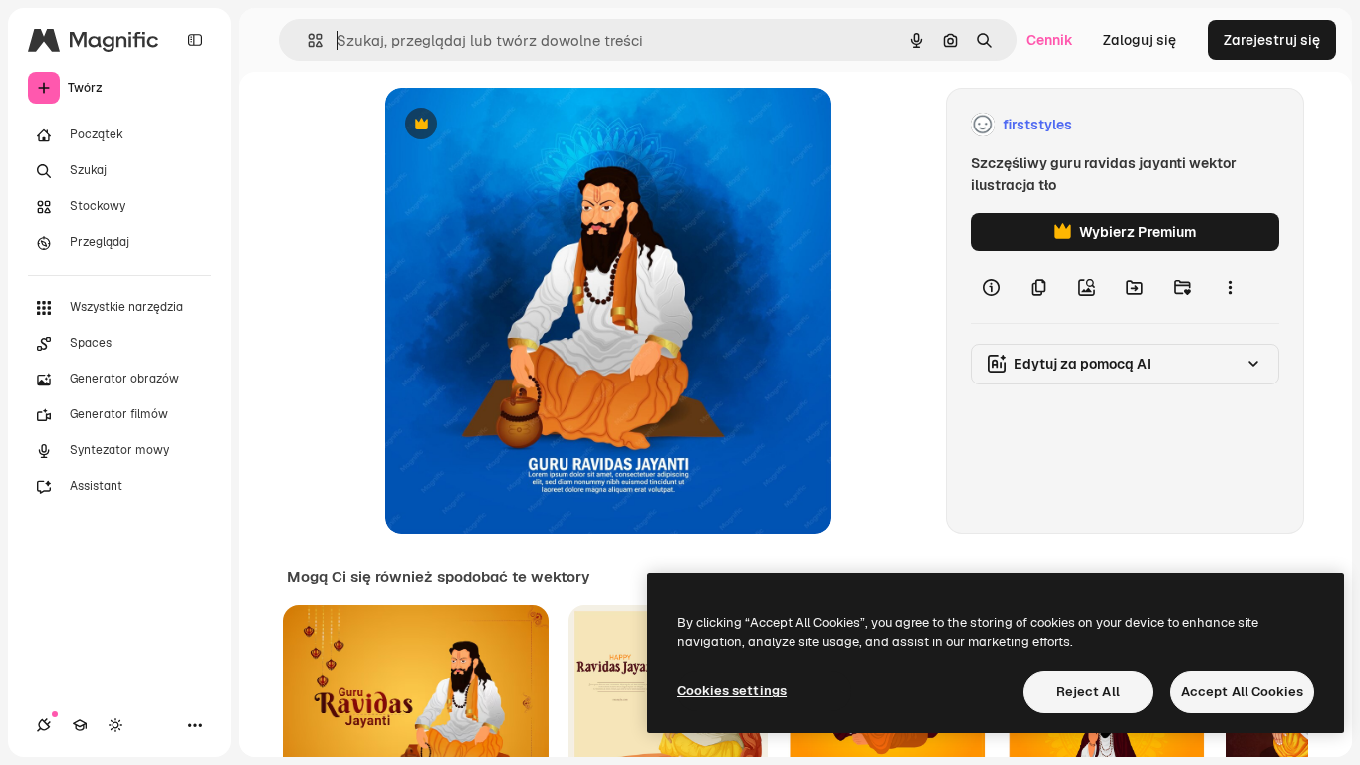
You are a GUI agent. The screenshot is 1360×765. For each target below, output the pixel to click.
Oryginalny (523, 125)
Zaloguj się (1139, 40)
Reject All (1088, 691)
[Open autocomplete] (307, 40)
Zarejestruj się (1272, 40)
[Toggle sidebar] (195, 40)
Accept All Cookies (1242, 691)
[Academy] (80, 725)
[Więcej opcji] (1229, 287)
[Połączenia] (44, 725)
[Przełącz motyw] (115, 725)
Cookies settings (732, 690)
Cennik (1049, 40)
